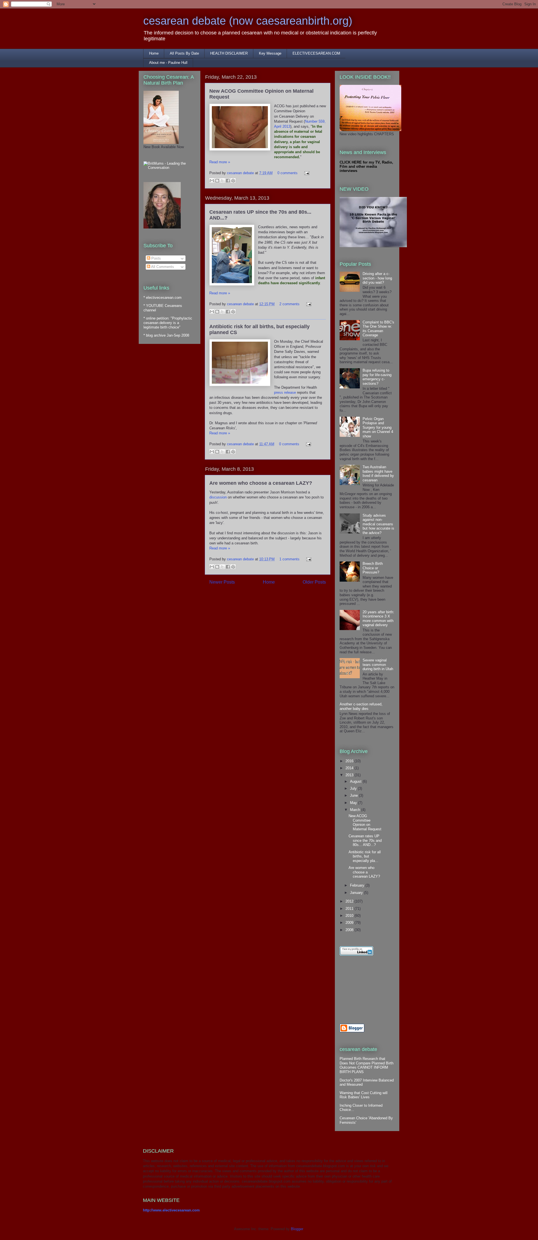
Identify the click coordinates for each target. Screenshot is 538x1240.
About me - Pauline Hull (168, 62)
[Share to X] (222, 180)
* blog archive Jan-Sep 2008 (166, 335)
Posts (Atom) (279, 600)
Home (154, 53)
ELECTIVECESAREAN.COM (316, 53)
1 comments (289, 559)
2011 (349, 908)
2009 (349, 922)
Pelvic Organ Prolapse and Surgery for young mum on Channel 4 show (378, 427)
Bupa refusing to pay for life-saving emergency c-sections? (377, 377)
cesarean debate (241, 173)
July (354, 788)
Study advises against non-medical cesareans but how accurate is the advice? (378, 524)
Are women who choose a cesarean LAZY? (260, 483)
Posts (155, 258)
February (357, 885)
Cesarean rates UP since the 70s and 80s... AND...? (365, 840)
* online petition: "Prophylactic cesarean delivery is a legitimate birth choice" (167, 322)
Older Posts (314, 582)
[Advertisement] (365, 990)
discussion (218, 497)
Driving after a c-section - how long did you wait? (377, 278)
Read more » (219, 162)
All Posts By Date (184, 53)
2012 (349, 901)
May (354, 803)
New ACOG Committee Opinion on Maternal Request (365, 822)
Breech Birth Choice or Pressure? (373, 567)
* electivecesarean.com (162, 297)
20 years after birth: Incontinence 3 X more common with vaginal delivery (378, 618)
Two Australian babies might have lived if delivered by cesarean (378, 473)
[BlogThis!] (217, 180)
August (356, 781)
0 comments (287, 173)
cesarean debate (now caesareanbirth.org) (247, 21)
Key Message (270, 53)
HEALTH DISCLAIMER (229, 53)
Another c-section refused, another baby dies (361, 706)
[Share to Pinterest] (233, 180)
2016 (349, 761)
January (357, 893)
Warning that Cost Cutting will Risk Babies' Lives (364, 1095)
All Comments (162, 267)
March (355, 810)
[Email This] (212, 180)
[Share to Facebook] (228, 180)
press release (285, 392)
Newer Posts (222, 582)
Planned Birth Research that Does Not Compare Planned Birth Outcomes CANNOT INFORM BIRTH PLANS (366, 1065)
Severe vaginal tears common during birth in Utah (378, 664)
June (354, 795)
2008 (349, 930)
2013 (349, 775)
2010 (349, 915)
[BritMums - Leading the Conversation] (169, 168)
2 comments (289, 304)
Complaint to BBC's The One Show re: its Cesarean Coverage (378, 328)
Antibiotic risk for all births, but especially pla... (365, 856)
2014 (349, 768)
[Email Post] (305, 173)
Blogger (297, 1229)
